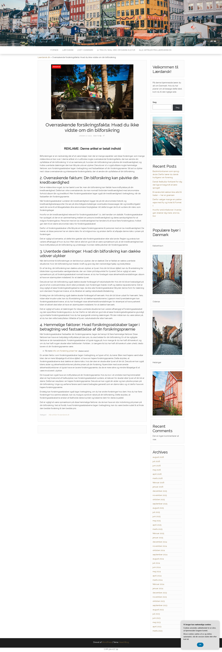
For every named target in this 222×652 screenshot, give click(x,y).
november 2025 (160, 495)
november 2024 (160, 546)
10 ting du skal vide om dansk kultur (116, 50)
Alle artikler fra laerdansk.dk (155, 50)
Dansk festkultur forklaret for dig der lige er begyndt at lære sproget (167, 185)
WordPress (107, 642)
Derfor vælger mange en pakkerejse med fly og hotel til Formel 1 (167, 202)
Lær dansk (67, 50)
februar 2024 (158, 584)
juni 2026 (157, 465)
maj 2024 (157, 571)
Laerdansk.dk (44, 57)
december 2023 (160, 593)
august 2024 (158, 559)
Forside (54, 50)
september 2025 (160, 504)
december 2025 (160, 491)
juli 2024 (156, 563)
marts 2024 (158, 580)
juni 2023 (156, 618)
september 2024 (160, 554)
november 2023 (160, 597)
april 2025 (157, 525)
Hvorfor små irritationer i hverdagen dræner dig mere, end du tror (167, 213)
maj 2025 (157, 521)
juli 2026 (156, 461)
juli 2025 (156, 512)
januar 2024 (158, 588)
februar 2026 (158, 482)
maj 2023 (157, 622)
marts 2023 (157, 631)
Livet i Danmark (85, 50)
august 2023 (158, 609)
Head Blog (124, 642)
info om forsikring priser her (65, 351)
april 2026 (157, 474)
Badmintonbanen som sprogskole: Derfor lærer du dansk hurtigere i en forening (166, 174)
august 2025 (158, 508)
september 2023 (160, 605)
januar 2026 (158, 487)
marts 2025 (157, 529)
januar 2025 (158, 537)
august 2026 (158, 457)
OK (200, 645)
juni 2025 (156, 516)
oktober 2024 (159, 550)
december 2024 (160, 542)
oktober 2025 (159, 499)
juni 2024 (157, 567)
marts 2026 (158, 478)
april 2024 (157, 576)
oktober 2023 (159, 601)
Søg (154, 102)
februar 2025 (158, 533)
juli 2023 (156, 614)
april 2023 (157, 626)
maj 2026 (157, 470)
